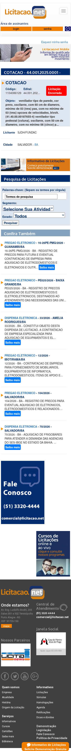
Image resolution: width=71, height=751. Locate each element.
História (6, 702)
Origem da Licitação (13, 707)
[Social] (51, 643)
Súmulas (41, 697)
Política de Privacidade (51, 738)
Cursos (6, 726)
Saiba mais (46, 267)
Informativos (9, 721)
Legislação (43, 730)
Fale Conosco (45, 734)
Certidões (7, 731)
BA (36, 144)
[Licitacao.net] (26, 13)
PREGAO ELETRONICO (20, 243)
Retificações (43, 712)
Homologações (44, 702)
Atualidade (8, 697)
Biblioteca (7, 741)
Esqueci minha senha (54, 42)
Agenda (40, 707)
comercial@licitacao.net (52, 617)
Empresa (7, 692)
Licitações (42, 692)
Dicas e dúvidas (45, 717)
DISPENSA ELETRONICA (21, 318)
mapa (6, 626)
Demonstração (46, 726)
